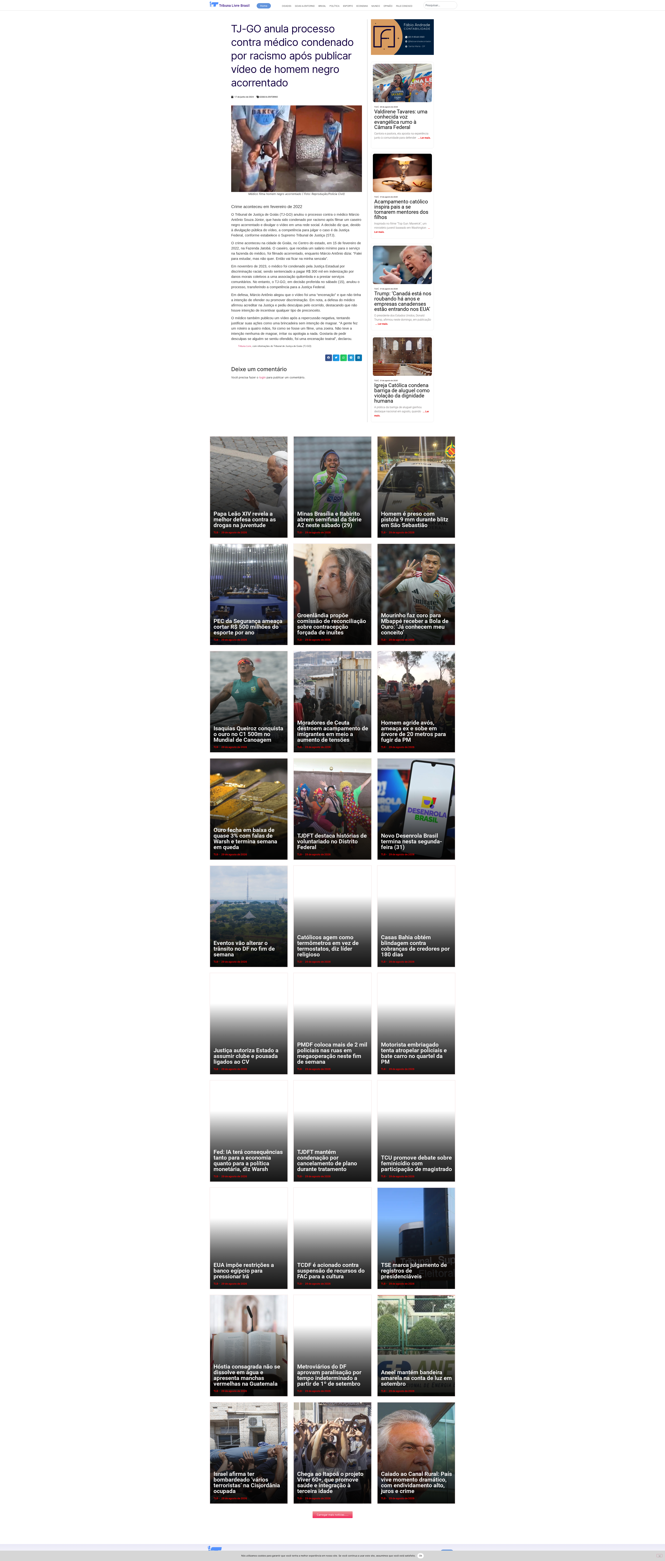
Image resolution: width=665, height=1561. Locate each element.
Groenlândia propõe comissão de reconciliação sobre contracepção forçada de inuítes (298, 543)
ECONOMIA (362, 6)
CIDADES (286, 6)
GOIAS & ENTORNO (305, 6)
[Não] (659, 1555)
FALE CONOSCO (404, 6)
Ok (420, 1555)
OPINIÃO (388, 6)
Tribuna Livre (244, 346)
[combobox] (440, 5)
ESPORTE (348, 6)
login (262, 377)
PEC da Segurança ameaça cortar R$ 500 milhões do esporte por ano (213, 543)
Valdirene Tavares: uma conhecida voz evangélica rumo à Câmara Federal (401, 73)
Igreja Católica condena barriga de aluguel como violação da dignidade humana (402, 347)
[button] (328, 358)
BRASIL (322, 6)
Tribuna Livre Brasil (234, 5)
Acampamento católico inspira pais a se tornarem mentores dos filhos (401, 163)
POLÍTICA (334, 6)
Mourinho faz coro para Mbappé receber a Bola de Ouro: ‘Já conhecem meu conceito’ (381, 543)
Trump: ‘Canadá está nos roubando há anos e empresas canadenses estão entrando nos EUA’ (402, 258)
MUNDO (375, 6)
